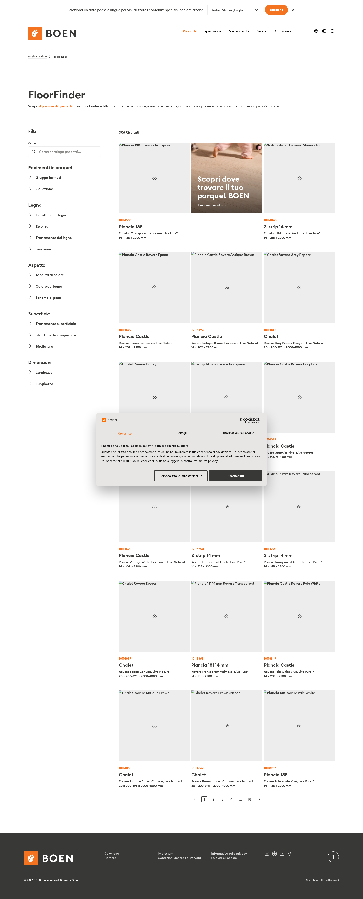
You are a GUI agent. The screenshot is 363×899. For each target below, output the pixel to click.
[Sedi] (316, 31)
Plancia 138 (131, 226)
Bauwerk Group (69, 880)
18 (249, 799)
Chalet (271, 336)
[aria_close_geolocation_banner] (293, 10)
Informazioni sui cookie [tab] (238, 432)
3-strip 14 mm (278, 226)
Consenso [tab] (125, 433)
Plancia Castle (134, 336)
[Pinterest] (276, 854)
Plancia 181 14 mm (209, 665)
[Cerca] (332, 31)
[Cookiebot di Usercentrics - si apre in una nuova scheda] (245, 420)
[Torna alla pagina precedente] (196, 799)
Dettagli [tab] (181, 432)
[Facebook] (291, 854)
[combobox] (234, 10)
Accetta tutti (235, 475)
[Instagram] (268, 854)
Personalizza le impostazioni (179, 475)
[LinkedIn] (283, 854)
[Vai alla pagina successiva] (258, 799)
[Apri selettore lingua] (324, 31)
